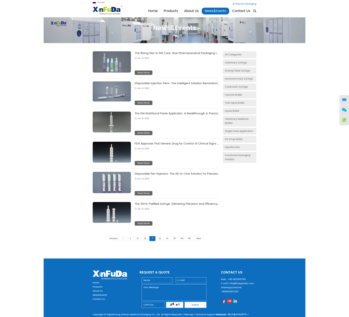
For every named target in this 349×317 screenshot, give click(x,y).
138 (181, 238)
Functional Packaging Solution (237, 157)
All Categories (233, 55)
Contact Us (241, 11)
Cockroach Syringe (236, 87)
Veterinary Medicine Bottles (237, 121)
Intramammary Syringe (239, 79)
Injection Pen (232, 147)
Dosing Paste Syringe (237, 71)
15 (138, 238)
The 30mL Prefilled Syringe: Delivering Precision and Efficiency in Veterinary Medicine (191, 204)
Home (153, 11)
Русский (101, 2)
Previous (114, 238)
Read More (144, 72)
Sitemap (188, 314)
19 (167, 238)
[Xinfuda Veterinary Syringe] (107, 11)
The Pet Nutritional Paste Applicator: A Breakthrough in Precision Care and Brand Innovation (197, 113)
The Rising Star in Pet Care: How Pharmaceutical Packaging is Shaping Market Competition (196, 53)
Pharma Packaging (245, 4)
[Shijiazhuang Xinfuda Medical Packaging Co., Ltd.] (110, 278)
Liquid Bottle (232, 111)
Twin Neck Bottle (234, 103)
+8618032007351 (229, 291)
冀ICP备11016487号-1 (238, 314)
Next (199, 238)
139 (189, 238)
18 (160, 238)
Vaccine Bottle (233, 95)
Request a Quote (155, 272)
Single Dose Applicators (239, 131)
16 (145, 238)
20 (174, 238)
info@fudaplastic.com (241, 283)
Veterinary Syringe (236, 63)
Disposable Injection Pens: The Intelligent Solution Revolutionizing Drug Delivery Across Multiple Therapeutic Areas (211, 83)
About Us (191, 11)
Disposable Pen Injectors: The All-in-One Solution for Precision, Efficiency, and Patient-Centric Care (202, 174)
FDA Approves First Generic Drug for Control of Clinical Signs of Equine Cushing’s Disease (195, 143)
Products (171, 11)
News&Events (215, 11)
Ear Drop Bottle (234, 139)
